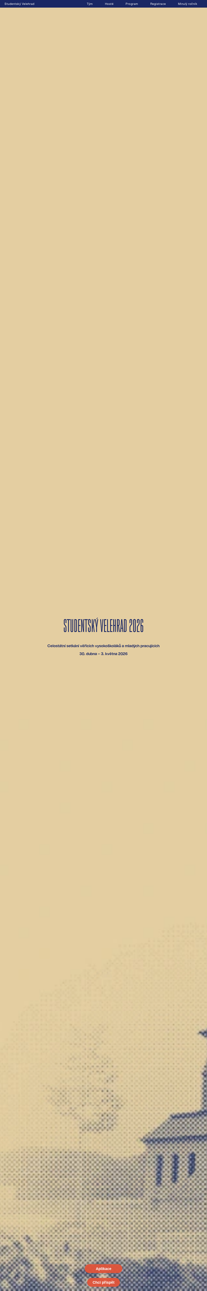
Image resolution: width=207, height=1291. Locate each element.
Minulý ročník (187, 4)
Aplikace (103, 1269)
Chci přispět (103, 1282)
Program (132, 4)
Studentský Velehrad (20, 4)
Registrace (158, 4)
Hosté (109, 4)
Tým (90, 4)
